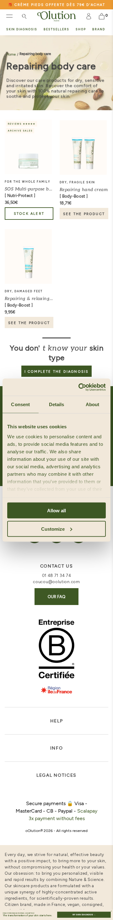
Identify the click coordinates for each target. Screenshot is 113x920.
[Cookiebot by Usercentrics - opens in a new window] (80, 387)
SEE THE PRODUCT (84, 214)
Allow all (56, 510)
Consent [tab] (20, 404)
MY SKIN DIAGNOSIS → (84, 914)
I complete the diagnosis (56, 371)
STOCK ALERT (29, 213)
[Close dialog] (111, 911)
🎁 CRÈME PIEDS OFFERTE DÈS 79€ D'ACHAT (56, 4)
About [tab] (93, 404)
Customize (53, 528)
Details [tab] (56, 404)
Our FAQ (56, 596)
